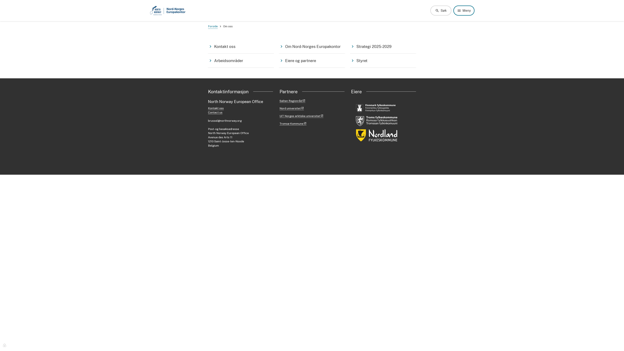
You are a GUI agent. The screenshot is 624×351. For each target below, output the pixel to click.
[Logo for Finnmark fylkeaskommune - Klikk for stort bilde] (376, 108)
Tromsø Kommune (291, 123)
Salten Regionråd (291, 101)
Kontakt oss (216, 108)
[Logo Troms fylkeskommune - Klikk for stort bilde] (376, 121)
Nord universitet (290, 108)
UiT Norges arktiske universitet (300, 116)
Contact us (215, 112)
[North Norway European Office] (169, 10)
